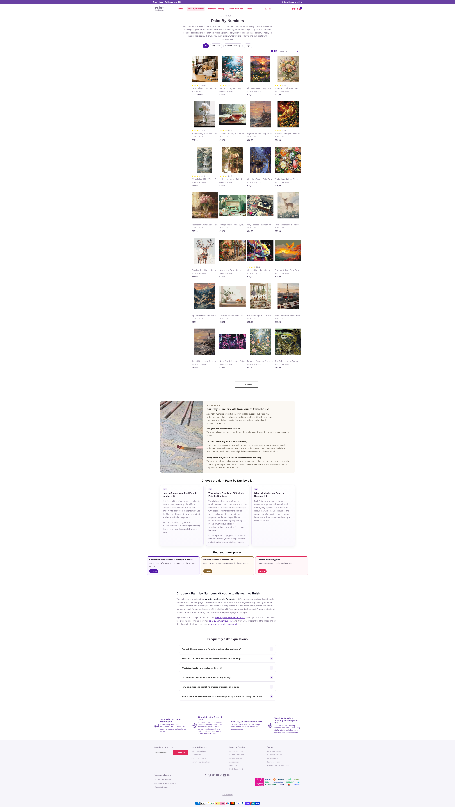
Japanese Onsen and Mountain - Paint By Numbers (205, 315)
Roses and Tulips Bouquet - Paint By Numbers (288, 88)
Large (248, 46)
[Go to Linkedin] (224, 775)
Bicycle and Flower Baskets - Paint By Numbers (232, 270)
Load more (246, 384)
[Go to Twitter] (213, 775)
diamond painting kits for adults (225, 624)
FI (270, 9)
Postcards (233, 765)
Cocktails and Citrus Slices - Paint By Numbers (288, 179)
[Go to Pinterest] (228, 775)
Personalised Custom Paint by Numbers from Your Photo (205, 88)
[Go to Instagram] (209, 775)
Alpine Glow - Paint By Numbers (260, 88)
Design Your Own (236, 758)
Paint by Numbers (196, 9)
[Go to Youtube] (217, 775)
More (249, 9)
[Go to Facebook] (206, 775)
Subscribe (180, 752)
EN (266, 9)
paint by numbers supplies (221, 621)
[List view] (275, 51)
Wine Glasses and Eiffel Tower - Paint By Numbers (288, 315)
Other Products (236, 9)
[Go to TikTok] (221, 775)
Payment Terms (273, 762)
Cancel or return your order (278, 765)
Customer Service (274, 751)
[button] (293, 9)
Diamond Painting (216, 9)
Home (180, 9)
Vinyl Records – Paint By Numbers (260, 224)
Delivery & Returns (274, 755)
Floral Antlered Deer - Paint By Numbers (205, 270)
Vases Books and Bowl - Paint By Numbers (232, 315)
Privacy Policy (272, 758)
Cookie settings (228, 795)
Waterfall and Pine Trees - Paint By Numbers (205, 179)
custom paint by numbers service (230, 617)
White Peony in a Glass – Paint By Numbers (205, 133)
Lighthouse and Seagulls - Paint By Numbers (260, 133)
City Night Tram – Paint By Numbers (260, 179)
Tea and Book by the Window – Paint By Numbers (232, 133)
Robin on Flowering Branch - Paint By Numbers (260, 361)
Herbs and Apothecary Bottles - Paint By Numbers (260, 315)
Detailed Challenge (233, 46)
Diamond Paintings (236, 751)
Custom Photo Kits (198, 758)
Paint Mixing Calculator (200, 762)
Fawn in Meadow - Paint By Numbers (288, 224)
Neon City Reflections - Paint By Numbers (232, 361)
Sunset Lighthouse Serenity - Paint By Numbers (205, 361)
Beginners (216, 46)
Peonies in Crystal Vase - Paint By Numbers (205, 224)
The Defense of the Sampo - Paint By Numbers (288, 361)
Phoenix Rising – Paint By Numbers (288, 270)
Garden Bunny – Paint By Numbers (232, 88)
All (206, 46)
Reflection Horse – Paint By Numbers (232, 179)
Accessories (196, 755)
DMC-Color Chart (236, 769)
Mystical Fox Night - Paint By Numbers (288, 133)
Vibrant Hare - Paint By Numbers (260, 270)
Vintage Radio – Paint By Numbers (232, 224)
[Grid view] (272, 51)
